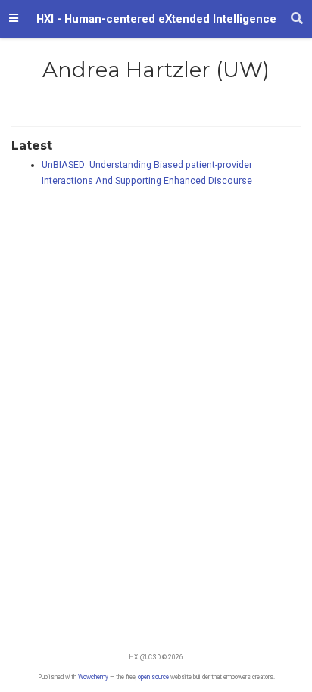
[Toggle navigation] (13, 18)
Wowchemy (93, 677)
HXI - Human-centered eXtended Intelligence (156, 19)
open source (153, 677)
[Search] (297, 18)
